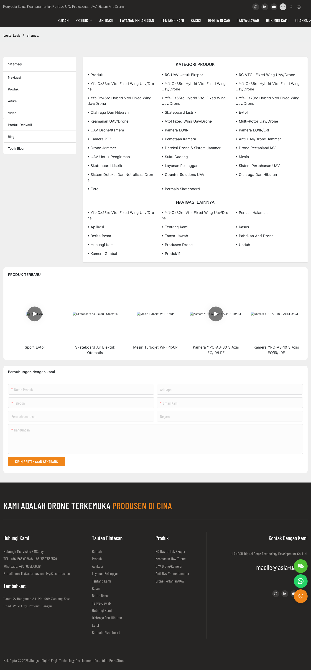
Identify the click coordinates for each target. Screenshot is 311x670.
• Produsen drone (177, 244)
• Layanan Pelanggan (180, 165)
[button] (309, 20)
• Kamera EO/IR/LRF (253, 130)
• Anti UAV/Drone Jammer (258, 139)
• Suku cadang (175, 156)
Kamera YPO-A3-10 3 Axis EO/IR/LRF (276, 350)
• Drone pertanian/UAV (256, 148)
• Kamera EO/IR (175, 130)
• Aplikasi (95, 227)
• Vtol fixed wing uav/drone (187, 121)
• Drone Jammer (101, 148)
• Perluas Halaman (252, 212)
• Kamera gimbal (102, 253)
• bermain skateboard (181, 189)
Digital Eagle (11, 35)
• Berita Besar (99, 236)
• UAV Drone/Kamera (105, 130)
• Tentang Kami (175, 227)
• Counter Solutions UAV (183, 174)
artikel (12, 101)
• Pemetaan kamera (179, 139)
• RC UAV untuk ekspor (182, 74)
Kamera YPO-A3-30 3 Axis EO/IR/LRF (216, 350)
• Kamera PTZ (99, 139)
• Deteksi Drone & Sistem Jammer (191, 148)
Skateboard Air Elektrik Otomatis (95, 350)
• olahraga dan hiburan (256, 174)
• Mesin (242, 156)
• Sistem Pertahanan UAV (258, 165)
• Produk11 (171, 253)
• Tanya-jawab (175, 236)
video (12, 113)
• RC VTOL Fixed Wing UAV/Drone (265, 74)
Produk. (14, 89)
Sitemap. (33, 35)
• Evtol (242, 112)
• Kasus (242, 227)
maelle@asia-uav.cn (29, 573)
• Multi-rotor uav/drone (257, 121)
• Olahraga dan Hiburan (108, 112)
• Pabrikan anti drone (254, 236)
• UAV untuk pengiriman (108, 156)
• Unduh (243, 244)
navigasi (14, 77)
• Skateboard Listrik (179, 112)
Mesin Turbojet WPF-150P (155, 347)
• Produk (95, 74)
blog (11, 137)
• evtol (93, 189)
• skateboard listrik (104, 165)
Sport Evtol (35, 347)
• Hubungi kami (101, 244)
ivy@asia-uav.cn (58, 573)
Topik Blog (16, 148)
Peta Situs (115, 660)
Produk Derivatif (20, 125)
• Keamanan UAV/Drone (107, 121)
